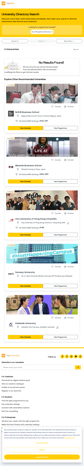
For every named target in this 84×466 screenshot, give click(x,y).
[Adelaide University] (11, 325)
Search (14, 41)
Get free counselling (10, 411)
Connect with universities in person (16, 408)
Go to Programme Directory (41, 32)
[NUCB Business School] (11, 113)
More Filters (68, 41)
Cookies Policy (70, 438)
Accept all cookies (42, 457)
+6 (57, 327)
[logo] (8, 3)
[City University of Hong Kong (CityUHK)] (11, 220)
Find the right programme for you (15, 401)
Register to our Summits (11, 391)
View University (25, 128)
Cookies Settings (42, 443)
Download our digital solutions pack (16, 380)
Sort (75, 50)
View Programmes (60, 128)
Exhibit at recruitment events (13, 387)
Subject (41, 41)
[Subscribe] (78, 367)
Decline (42, 450)
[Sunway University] (11, 273)
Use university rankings (11, 404)
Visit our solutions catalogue (13, 384)
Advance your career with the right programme (20, 421)
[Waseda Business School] (11, 167)
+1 (68, 223)
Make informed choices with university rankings (20, 424)
